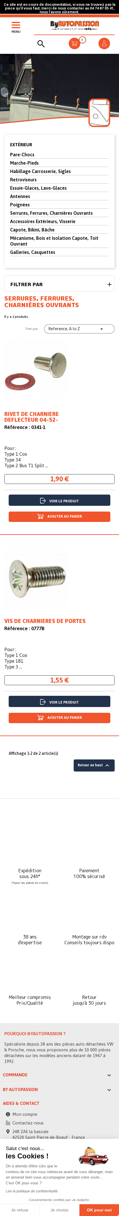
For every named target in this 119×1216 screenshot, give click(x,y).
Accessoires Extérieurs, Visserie (42, 221)
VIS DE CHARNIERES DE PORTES (44, 621)
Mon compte (24, 1114)
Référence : (17, 427)
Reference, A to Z (76, 329)
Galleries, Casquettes (32, 252)
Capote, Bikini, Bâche (32, 229)
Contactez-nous (28, 1122)
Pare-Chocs (22, 154)
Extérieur (21, 144)
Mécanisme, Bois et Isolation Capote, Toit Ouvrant (54, 240)
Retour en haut (94, 765)
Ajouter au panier (64, 516)
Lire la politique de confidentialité (32, 1191)
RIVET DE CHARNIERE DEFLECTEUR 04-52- (31, 417)
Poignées (20, 204)
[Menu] (14, 24)
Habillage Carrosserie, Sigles (40, 171)
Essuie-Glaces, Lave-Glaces (38, 188)
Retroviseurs (23, 179)
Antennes (20, 196)
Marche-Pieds (24, 163)
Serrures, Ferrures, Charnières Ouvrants (51, 213)
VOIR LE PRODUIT (64, 501)
